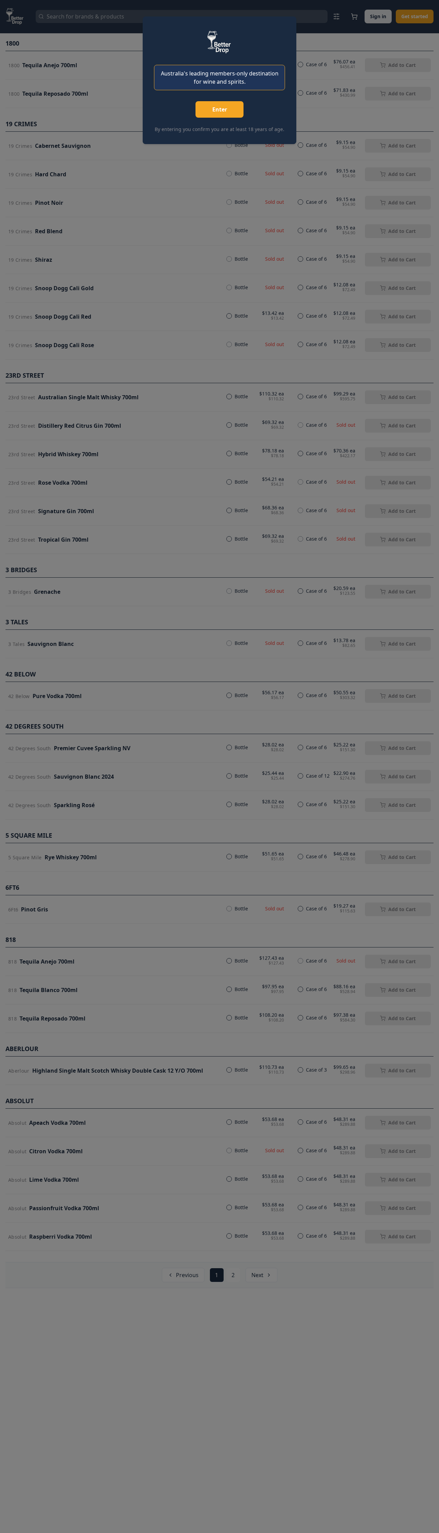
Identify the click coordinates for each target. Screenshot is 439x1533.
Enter (219, 109)
